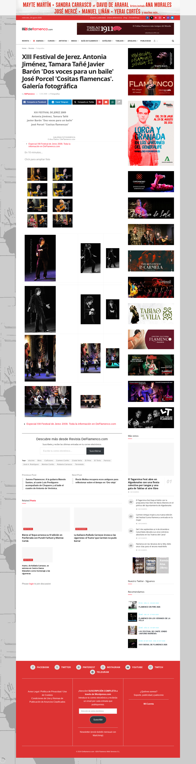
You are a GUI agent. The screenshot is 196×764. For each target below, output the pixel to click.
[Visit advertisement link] (98, 7)
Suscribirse (95, 450)
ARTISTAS (63, 41)
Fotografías (40, 48)
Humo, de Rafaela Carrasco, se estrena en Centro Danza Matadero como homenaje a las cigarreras (36, 569)
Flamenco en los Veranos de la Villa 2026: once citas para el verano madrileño (153, 545)
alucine (31, 460)
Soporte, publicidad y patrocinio (149, 695)
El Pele (88, 460)
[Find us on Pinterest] (155, 17)
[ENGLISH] (132, 41)
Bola (39, 460)
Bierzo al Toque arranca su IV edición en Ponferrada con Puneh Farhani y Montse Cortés (42, 537)
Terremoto (79, 464)
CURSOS (51, 41)
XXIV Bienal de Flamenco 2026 (153, 645)
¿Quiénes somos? (148, 691)
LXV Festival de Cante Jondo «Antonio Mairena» (153, 632)
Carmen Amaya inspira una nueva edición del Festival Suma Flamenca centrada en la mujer (154, 517)
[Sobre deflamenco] (114, 18)
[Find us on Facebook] (147, 17)
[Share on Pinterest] (99, 102)
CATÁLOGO (106, 41)
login (31, 584)
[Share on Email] (106, 102)
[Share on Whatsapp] (112, 102)
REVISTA (25, 41)
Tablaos (119, 41)
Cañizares (49, 460)
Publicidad (145, 41)
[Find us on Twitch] (168, 17)
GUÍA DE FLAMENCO (89, 41)
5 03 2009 (43, 94)
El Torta (97, 460)
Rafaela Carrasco (64, 464)
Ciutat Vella (77, 460)
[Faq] (125, 18)
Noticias (28, 529)
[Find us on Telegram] (172, 17)
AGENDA (39, 41)
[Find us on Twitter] (151, 17)
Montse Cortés (48, 464)
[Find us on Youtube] (164, 17)
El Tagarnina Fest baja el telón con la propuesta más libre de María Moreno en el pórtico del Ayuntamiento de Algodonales (155, 503)
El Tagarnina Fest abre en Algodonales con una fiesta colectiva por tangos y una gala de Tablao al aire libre (143, 484)
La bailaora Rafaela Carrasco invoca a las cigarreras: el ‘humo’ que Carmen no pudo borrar (95, 537)
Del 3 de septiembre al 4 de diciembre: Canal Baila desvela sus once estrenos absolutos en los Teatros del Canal (152, 532)
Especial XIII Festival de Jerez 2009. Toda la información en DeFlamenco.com (49, 145)
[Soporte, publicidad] (98, 18)
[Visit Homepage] (37, 29)
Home (24, 48)
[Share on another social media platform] (119, 102)
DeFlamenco (29, 94)
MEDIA (74, 41)
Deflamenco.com (88, 752)
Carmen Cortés (62, 460)
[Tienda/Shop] (134, 18)
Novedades (81, 529)
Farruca (107, 460)
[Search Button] (173, 40)
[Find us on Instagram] (160, 17)
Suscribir (98, 719)
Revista (31, 48)
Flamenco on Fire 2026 (149, 607)
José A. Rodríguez (31, 464)
